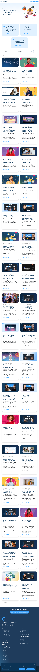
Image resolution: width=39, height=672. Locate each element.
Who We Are (5, 655)
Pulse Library (5, 650)
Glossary (22, 639)
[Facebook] (8, 625)
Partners (4, 659)
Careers (4, 662)
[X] (10, 625)
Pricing (3, 644)
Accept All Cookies (30, 669)
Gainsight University (6, 651)
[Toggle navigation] (1, 2)
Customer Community (6, 647)
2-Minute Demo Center (25, 634)
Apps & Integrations (24, 640)
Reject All (22, 669)
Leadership (4, 656)
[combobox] (26, 51)
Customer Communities (7, 635)
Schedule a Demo (34, 1)
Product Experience (6, 634)
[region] (18, 667)
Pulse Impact (5, 660)
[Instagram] (12, 625)
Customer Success (6, 631)
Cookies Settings (5, 669)
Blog (22, 631)
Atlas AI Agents (5, 640)
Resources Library (24, 630)
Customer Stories (5, 642)
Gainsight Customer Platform (8, 637)
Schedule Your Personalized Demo (19, 612)
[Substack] (5, 625)
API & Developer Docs (24, 643)
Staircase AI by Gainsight (7, 630)
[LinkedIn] (3, 625)
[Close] (35, 664)
